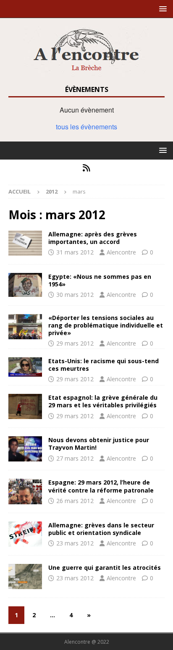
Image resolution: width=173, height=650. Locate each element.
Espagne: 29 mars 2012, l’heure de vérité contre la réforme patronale (101, 486)
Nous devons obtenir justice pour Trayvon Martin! (98, 443)
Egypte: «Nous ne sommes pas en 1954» (99, 280)
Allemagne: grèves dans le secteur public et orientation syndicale (101, 529)
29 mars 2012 (75, 343)
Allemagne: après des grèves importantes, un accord (92, 238)
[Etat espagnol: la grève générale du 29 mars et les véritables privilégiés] (25, 406)
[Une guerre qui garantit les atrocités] (25, 576)
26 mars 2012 (75, 501)
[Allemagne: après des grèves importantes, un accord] (25, 243)
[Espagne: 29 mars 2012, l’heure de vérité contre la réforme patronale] (25, 491)
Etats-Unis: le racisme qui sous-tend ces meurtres (103, 364)
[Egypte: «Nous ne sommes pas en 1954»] (25, 285)
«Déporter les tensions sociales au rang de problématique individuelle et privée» (105, 325)
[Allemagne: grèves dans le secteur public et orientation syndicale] (25, 534)
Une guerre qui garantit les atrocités (104, 567)
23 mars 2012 (75, 543)
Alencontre (121, 252)
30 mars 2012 (75, 295)
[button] (161, 8)
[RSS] (86, 168)
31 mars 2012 (75, 252)
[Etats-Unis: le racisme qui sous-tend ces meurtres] (25, 367)
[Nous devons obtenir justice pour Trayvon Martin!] (25, 448)
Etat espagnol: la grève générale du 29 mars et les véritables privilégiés (102, 401)
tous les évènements (86, 126)
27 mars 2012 (75, 458)
